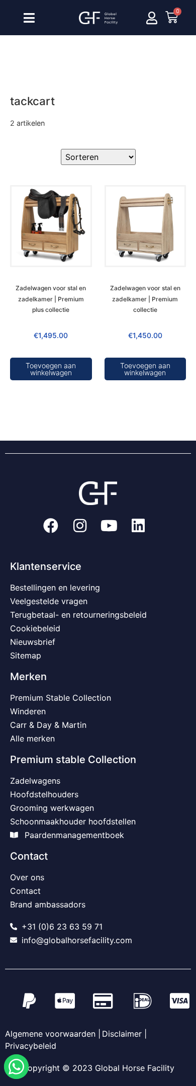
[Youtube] (109, 525)
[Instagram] (79, 525)
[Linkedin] (138, 525)
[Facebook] (50, 525)
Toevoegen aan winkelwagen (51, 369)
